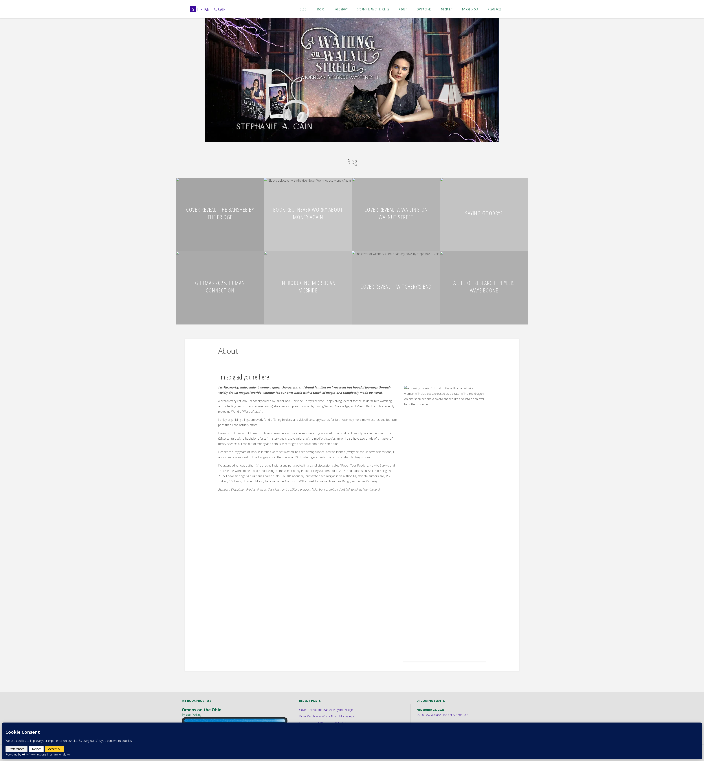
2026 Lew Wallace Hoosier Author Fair (442, 714)
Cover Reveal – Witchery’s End (396, 285)
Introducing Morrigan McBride (308, 285)
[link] (510, 9)
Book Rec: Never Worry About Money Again (308, 212)
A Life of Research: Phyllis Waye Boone (484, 285)
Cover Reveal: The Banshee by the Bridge (220, 212)
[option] (352, 79)
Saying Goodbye (484, 212)
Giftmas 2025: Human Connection (220, 285)
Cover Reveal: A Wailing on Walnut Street (396, 212)
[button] (345, 135)
